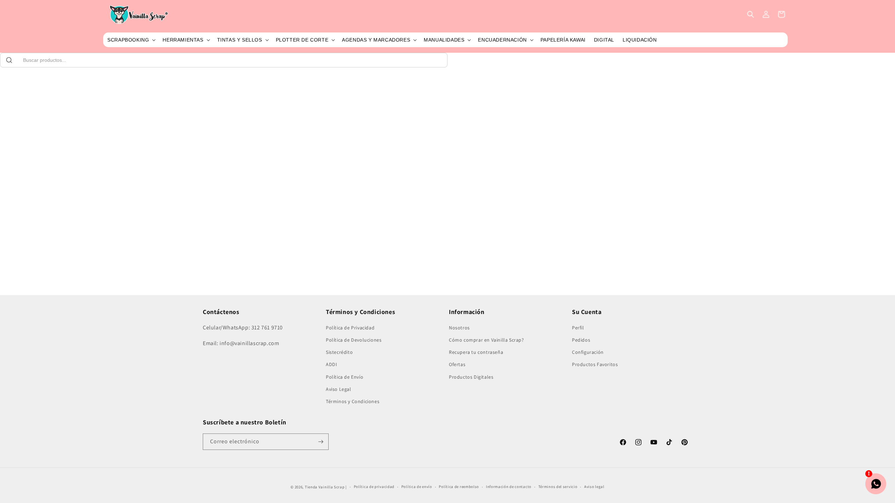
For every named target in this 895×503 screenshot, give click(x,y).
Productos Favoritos (595, 364)
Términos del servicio (558, 486)
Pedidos (581, 340)
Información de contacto (508, 486)
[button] (130, 39)
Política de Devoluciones (353, 340)
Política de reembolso (459, 486)
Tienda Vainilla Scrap (325, 486)
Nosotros (459, 328)
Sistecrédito (339, 352)
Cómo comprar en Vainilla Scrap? (486, 340)
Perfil (578, 328)
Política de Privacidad (350, 328)
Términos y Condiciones (352, 401)
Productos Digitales (471, 377)
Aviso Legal (338, 389)
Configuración (588, 352)
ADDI (331, 364)
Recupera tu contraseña (476, 352)
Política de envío (416, 486)
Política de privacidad (374, 486)
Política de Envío (344, 377)
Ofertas (457, 364)
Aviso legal (594, 486)
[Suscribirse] (320, 441)
